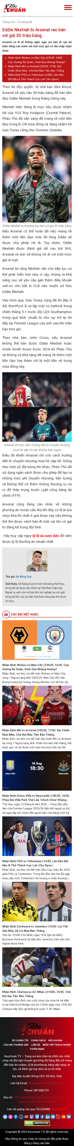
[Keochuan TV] (26, 8)
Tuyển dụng (37, 1049)
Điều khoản (55, 1040)
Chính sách (38, 1040)
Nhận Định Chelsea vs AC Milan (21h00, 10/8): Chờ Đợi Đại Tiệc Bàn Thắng (36, 994)
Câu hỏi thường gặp (16, 1045)
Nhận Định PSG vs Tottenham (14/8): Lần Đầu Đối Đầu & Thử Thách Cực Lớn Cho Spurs (35, 863)
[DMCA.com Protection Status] (37, 1123)
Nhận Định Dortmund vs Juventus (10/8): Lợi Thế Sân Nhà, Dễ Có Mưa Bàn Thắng (35, 929)
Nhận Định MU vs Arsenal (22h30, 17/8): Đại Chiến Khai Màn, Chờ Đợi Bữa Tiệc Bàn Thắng (36, 732)
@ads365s (59, 1109)
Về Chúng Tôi (20, 1040)
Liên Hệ (35, 1045)
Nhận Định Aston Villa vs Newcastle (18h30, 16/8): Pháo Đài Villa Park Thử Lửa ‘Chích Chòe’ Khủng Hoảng (36, 798)
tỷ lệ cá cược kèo (45, 536)
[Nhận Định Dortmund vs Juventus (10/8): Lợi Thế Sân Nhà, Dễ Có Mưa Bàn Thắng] (37, 901)
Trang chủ (8, 22)
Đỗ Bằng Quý (23, 576)
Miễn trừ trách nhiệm (57, 1045)
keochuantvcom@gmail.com (46, 1083)
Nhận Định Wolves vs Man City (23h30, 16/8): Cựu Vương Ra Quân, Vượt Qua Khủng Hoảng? (35, 667)
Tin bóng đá (24, 22)
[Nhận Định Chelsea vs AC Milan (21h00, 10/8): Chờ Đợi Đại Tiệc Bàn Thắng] (37, 967)
